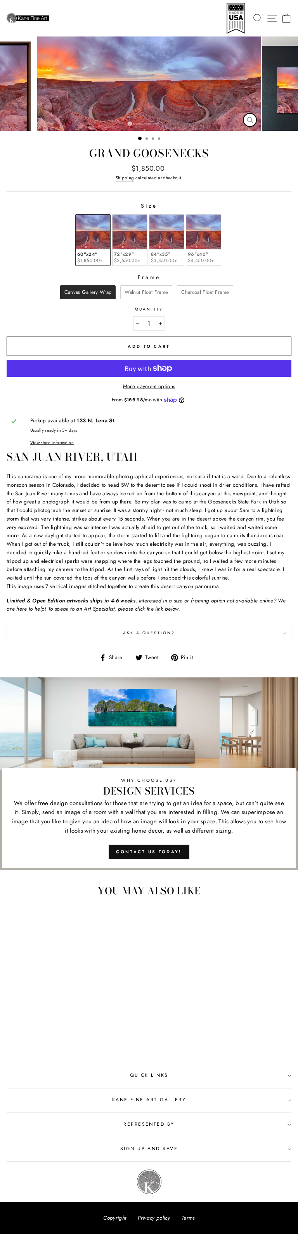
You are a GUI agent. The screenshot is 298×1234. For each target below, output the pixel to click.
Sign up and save (149, 1148)
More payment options (149, 386)
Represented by (148, 1124)
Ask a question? (149, 633)
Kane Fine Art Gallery (149, 1099)
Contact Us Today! (149, 852)
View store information (52, 442)
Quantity (149, 309)
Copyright (114, 1218)
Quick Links (149, 1075)
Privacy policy (154, 1218)
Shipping (125, 178)
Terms (188, 1218)
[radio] (93, 240)
